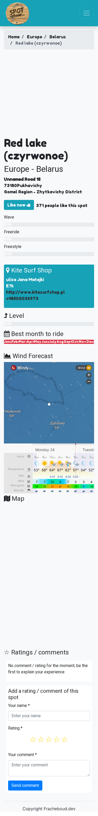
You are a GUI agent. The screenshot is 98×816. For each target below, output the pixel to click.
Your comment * (22, 754)
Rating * (15, 728)
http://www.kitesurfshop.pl (35, 292)
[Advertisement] (49, 95)
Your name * (19, 705)
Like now (17, 205)
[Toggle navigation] (86, 13)
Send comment (25, 785)
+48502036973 (22, 298)
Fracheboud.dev (60, 808)
